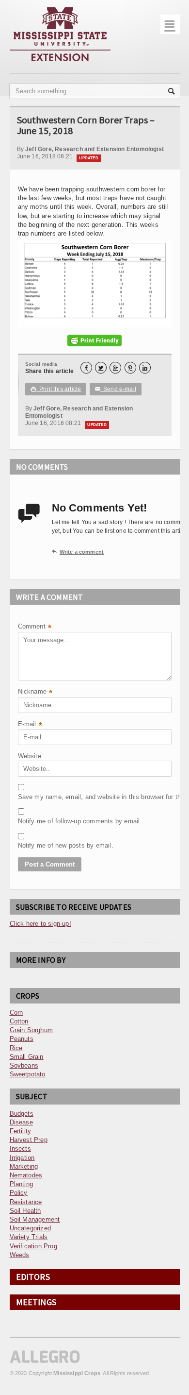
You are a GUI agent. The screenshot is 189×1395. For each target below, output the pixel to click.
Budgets (21, 1113)
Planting (21, 1184)
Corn (16, 1012)
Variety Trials (29, 1237)
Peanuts (21, 1038)
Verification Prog (33, 1246)
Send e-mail (116, 389)
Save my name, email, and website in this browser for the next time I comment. (42, 796)
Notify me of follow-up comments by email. (42, 821)
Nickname (35, 692)
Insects (20, 1148)
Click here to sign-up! (40, 923)
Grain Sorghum (31, 1030)
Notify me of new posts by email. (42, 845)
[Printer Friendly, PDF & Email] (94, 340)
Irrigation (22, 1157)
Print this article (56, 389)
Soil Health (25, 1210)
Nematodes (26, 1175)
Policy (19, 1192)
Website (29, 756)
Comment (35, 627)
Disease (21, 1122)
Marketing (24, 1166)
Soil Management (35, 1219)
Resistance (26, 1202)
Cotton (19, 1021)
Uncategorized (30, 1228)
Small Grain (27, 1056)
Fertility (21, 1131)
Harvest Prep (28, 1139)
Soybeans (24, 1065)
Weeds (20, 1255)
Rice (16, 1048)
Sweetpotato (28, 1074)
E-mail (30, 725)
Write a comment (78, 552)
